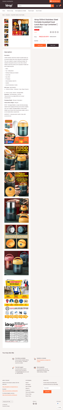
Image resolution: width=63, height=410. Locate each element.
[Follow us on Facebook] (34, 404)
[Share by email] (58, 32)
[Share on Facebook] (51, 32)
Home (3, 10)
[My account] (57, 5)
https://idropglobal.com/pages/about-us (10, 386)
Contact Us (28, 390)
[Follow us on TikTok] (36, 404)
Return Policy (28, 396)
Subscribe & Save (55, 1)
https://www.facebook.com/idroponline (10, 390)
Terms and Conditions (30, 392)
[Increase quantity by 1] (48, 40)
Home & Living (10, 10)
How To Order (39, 10)
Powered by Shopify (6, 406)
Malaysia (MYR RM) (6, 401)
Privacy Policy (28, 394)
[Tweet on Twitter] (55, 32)
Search (27, 382)
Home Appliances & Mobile (20, 10)
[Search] (52, 5)
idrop (35, 32)
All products (8, 14)
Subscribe (47, 391)
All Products (28, 384)
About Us (27, 388)
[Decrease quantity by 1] (40, 40)
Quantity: (36, 40)
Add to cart (40, 45)
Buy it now (53, 45)
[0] (59, 5)
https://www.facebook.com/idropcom (9, 394)
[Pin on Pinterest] (53, 32)
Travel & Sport (31, 10)
